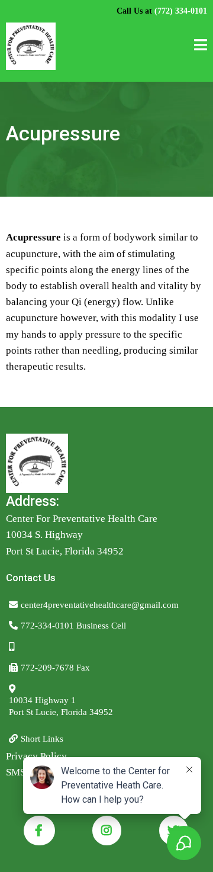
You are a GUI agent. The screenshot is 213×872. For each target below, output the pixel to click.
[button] (200, 46)
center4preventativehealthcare (76, 605)
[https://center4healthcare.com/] (31, 46)
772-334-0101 (47, 625)
